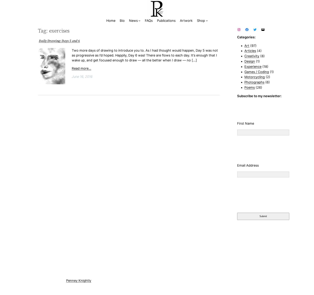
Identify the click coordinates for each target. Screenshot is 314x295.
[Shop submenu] (207, 21)
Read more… (81, 68)
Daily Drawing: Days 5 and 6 (59, 41)
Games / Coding (256, 72)
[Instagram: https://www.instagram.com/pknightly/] (239, 29)
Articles (250, 51)
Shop (201, 21)
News (133, 21)
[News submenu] (139, 21)
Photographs (254, 82)
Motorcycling (254, 77)
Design (249, 61)
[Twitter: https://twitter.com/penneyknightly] (255, 29)
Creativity (251, 56)
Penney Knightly (78, 280)
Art (246, 46)
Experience (252, 66)
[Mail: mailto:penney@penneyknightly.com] (263, 29)
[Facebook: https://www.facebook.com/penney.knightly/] (247, 29)
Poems (249, 87)
